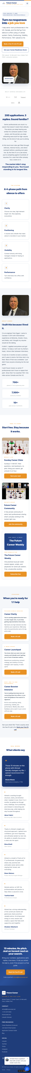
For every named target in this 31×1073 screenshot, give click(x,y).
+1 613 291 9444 (6, 1012)
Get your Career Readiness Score (15, 50)
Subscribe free (15, 574)
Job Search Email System (9, 1028)
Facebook (4, 1051)
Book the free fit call (15, 972)
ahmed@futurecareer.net (20, 977)
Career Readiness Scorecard (9, 1025)
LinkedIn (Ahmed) (7, 1017)
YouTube (4, 1044)
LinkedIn (4, 1041)
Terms (3, 1069)
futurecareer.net (6, 1014)
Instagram (4, 1049)
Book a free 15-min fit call (12, 44)
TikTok (4, 1046)
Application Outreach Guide (9, 1030)
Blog (3, 1033)
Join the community (15, 524)
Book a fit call (15, 636)
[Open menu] (27, 3)
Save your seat (15, 476)
